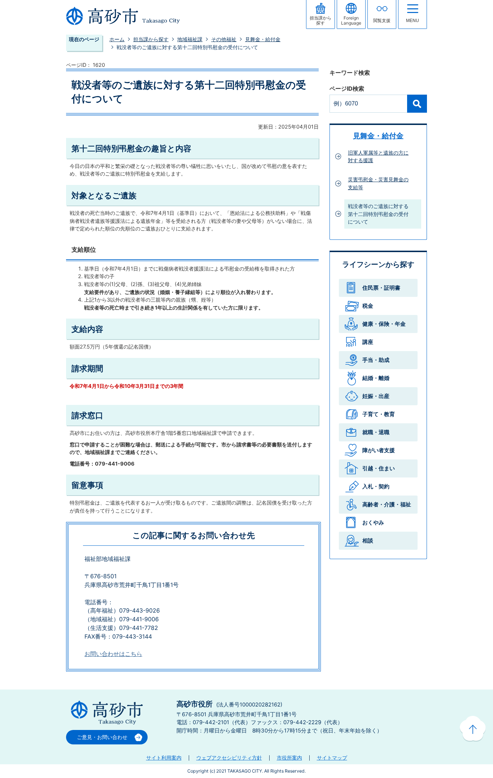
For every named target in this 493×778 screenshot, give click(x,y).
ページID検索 (347, 88)
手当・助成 (375, 359)
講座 (367, 341)
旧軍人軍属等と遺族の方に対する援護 (378, 157)
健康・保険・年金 (384, 323)
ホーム (117, 39)
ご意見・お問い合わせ (102, 737)
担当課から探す (151, 39)
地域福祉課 (189, 39)
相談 (367, 540)
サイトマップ (332, 758)
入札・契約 (375, 486)
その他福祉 (223, 39)
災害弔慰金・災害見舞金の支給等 (378, 183)
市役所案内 (289, 758)
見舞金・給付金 (262, 39)
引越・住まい (378, 468)
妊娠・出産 (375, 396)
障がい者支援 (378, 450)
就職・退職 (375, 432)
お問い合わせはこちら (113, 654)
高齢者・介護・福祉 (386, 504)
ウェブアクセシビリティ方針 (229, 758)
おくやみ (373, 522)
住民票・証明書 (381, 287)
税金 (367, 305)
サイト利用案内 (164, 758)
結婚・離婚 (375, 378)
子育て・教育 (378, 414)
